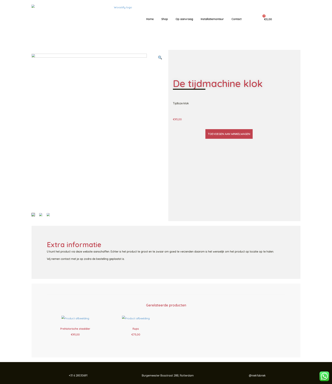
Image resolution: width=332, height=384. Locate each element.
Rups (136, 328)
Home (150, 19)
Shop (164, 19)
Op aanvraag (184, 19)
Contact (237, 19)
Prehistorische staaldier (75, 328)
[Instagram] (292, 19)
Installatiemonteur (212, 19)
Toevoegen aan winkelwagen (229, 134)
